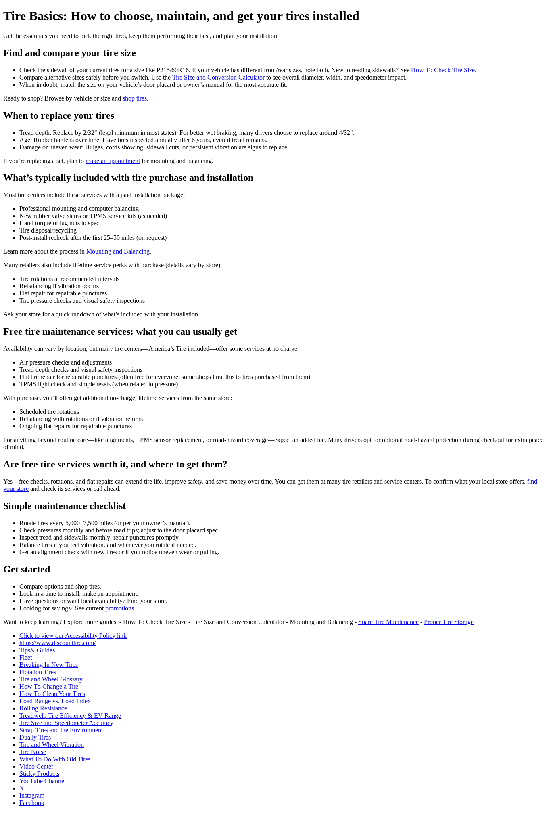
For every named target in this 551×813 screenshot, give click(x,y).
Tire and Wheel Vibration (51, 744)
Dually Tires (35, 737)
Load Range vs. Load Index (55, 701)
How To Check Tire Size (443, 70)
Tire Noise (32, 751)
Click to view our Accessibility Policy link (73, 635)
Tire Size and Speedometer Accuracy (66, 722)
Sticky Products (39, 773)
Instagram (31, 795)
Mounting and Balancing (118, 251)
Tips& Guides (37, 650)
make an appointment (113, 160)
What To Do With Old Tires (54, 759)
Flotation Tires (37, 671)
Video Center (36, 766)
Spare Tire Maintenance (388, 621)
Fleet (25, 657)
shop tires (135, 98)
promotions (119, 608)
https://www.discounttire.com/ (57, 642)
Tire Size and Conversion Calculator (218, 77)
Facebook (31, 802)
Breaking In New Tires (48, 664)
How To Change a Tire (48, 686)
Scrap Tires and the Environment (61, 730)
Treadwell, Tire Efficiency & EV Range (70, 715)
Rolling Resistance (43, 708)
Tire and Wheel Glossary (51, 679)
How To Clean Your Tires (52, 693)
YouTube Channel (42, 780)
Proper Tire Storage (449, 621)
